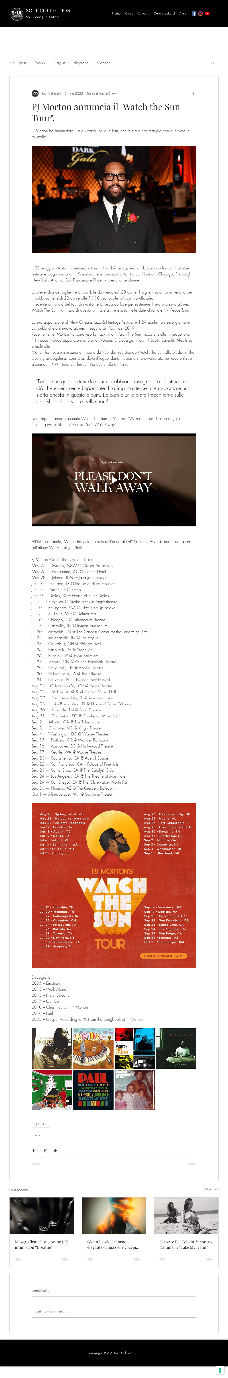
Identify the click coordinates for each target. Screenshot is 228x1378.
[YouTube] (207, 13)
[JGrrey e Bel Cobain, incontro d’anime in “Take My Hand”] (186, 1215)
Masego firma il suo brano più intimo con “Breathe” (41, 1244)
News (40, 62)
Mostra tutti (211, 1189)
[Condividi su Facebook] (34, 1150)
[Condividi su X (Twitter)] (45, 1150)
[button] (213, 63)
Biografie (81, 62)
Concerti (104, 62)
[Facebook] (194, 13)
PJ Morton (41, 1124)
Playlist (59, 62)
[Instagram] (200, 13)
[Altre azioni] (193, 93)
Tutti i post (17, 62)
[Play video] (114, 479)
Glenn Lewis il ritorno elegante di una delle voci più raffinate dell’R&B (112, 1244)
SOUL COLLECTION (48, 10)
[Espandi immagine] (52, 1048)
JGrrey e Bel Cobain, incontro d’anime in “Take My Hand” (185, 1244)
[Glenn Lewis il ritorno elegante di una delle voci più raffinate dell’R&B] (114, 1215)
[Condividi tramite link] (55, 1150)
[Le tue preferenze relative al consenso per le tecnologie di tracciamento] (220, 1370)
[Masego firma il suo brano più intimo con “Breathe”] (42, 1215)
